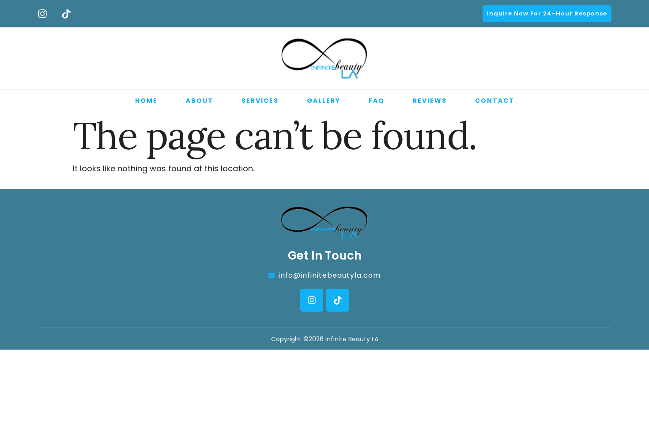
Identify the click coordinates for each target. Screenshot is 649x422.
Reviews (430, 100)
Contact (494, 100)
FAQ (377, 100)
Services (260, 100)
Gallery (323, 100)
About (199, 100)
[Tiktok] (66, 14)
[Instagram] (42, 14)
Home (146, 100)
